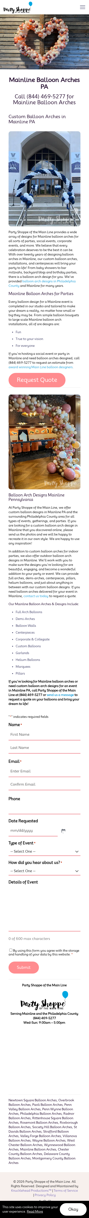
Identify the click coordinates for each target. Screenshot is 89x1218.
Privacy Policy (45, 1195)
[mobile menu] (83, 7)
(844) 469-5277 (46, 96)
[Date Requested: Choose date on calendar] (63, 830)
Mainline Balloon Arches (38, 1149)
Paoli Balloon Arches (47, 1104)
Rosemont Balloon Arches (39, 1122)
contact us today (35, 596)
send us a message (60, 695)
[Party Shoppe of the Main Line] (18, 7)
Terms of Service (66, 1190)
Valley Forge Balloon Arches (40, 1136)
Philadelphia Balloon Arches (41, 1113)
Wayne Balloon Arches (49, 1140)
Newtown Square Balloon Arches (33, 1100)
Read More (35, 1211)
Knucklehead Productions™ (31, 1190)
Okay (73, 1209)
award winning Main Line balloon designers (41, 367)
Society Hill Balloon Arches (52, 1127)
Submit (24, 967)
